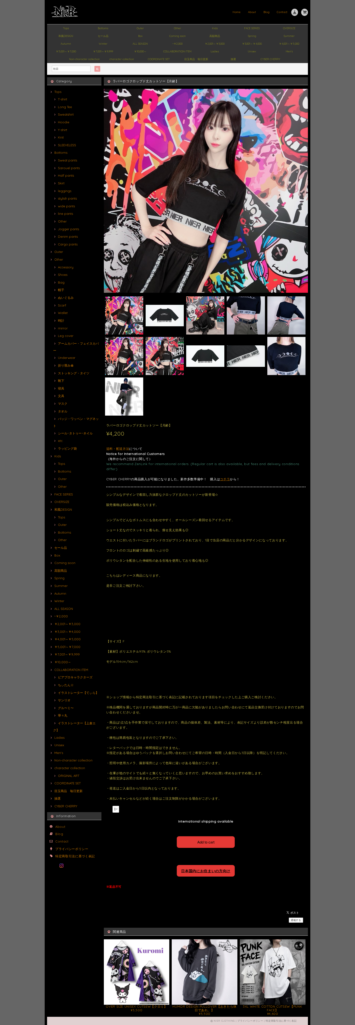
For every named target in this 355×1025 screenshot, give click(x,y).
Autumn (66, 43)
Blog (266, 12)
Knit (61, 137)
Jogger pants (68, 229)
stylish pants (67, 198)
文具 (61, 396)
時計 (61, 320)
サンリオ (64, 700)
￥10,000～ (140, 51)
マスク (62, 403)
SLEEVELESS (67, 145)
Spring (252, 36)
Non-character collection (84, 59)
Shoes (62, 275)
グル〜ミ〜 (66, 708)
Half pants (66, 175)
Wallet (63, 313)
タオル (62, 411)
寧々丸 (62, 715)
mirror (63, 328)
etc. (60, 441)
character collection (121, 59)
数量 (108, 808)
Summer (289, 36)
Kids (215, 28)
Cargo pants (68, 244)
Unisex (252, 51)
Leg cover (65, 336)
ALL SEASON (140, 43)
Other (177, 28)
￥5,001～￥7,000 (66, 51)
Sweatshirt (66, 114)
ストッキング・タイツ (73, 373)
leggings (64, 191)
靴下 (61, 381)
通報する (296, 920)
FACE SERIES (252, 28)
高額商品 (214, 36)
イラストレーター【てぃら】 (78, 693)
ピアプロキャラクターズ (75, 677)
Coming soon (177, 36)
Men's (289, 51)
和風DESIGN (65, 36)
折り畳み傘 (66, 365)
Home (237, 12)
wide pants (66, 206)
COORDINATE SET (159, 59)
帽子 (61, 290)
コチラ (225, 479)
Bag (61, 282)
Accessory (65, 267)
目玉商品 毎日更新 (196, 59)
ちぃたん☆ (66, 685)
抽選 (233, 59)
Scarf (62, 305)
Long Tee (65, 107)
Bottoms (103, 28)
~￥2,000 (177, 43)
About (252, 12)
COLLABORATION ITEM (177, 51)
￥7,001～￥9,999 (103, 51)
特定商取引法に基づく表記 (75, 856)
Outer (140, 28)
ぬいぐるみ (66, 298)
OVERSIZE (289, 28)
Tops (66, 28)
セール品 (103, 36)
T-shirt (62, 99)
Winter (103, 43)
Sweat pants (67, 160)
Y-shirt (62, 130)
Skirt (61, 183)
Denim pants (68, 236)
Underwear (66, 358)
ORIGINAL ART (68, 776)
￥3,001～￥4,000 (252, 43)
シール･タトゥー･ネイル (75, 433)
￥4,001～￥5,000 (289, 43)
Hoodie (63, 122)
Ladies (215, 51)
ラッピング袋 (67, 448)
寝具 (61, 388)
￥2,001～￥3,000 (215, 43)
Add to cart (205, 841)
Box (140, 36)
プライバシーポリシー (71, 849)
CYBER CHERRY (270, 59)
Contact (282, 12)
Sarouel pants (69, 168)
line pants (65, 214)
